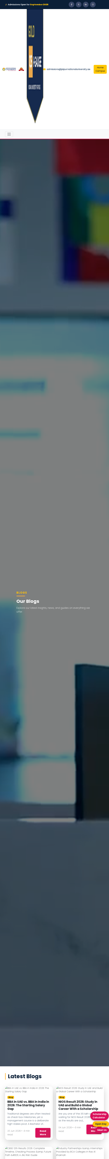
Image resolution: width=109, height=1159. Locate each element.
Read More (43, 1132)
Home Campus (100, 69)
